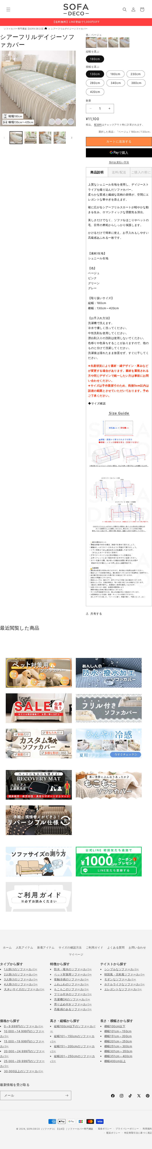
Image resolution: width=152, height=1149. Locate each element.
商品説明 (97, 172)
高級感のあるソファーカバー (73, 1009)
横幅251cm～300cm (118, 1046)
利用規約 (147, 1128)
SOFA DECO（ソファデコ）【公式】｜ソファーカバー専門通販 (60, 1128)
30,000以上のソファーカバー (23, 1071)
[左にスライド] (4, 137)
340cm (116, 83)
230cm (136, 74)
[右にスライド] (71, 137)
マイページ (76, 954)
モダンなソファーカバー (120, 979)
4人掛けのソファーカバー (21, 984)
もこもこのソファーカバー (71, 989)
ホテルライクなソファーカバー (124, 984)
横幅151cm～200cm (118, 1036)
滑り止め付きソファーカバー (73, 1004)
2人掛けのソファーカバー (20, 974)
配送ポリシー (113, 1132)
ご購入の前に (141, 172)
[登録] (66, 1095)
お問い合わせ (137, 947)
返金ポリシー (105, 1128)
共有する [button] (96, 613)
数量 (88, 100)
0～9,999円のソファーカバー (23, 1026)
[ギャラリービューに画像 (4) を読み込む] (59, 137)
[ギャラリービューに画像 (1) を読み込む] (16, 137)
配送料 (98, 124)
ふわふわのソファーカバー (71, 984)
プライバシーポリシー (127, 1128)
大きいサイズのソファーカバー (24, 989)
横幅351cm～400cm (118, 1056)
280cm (95, 83)
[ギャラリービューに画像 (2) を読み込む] (30, 137)
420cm (95, 91)
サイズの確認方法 (70, 947)
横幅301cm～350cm (118, 1051)
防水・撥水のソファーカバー (73, 969)
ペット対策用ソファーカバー (73, 974)
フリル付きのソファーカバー (73, 994)
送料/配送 (119, 172)
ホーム (7, 947)
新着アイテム (46, 947)
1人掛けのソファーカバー (20, 969)
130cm (95, 74)
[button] (8, 9)
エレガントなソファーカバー (123, 989)
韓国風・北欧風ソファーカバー (124, 974)
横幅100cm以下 (114, 1026)
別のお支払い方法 (119, 162)
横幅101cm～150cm (118, 1031)
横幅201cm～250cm (118, 1041)
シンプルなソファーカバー (121, 969)
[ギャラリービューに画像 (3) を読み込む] (45, 137)
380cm (136, 83)
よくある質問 (116, 947)
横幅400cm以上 (115, 1061)
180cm (95, 59)
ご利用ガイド (94, 947)
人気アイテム (24, 947)
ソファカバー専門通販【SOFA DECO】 (24, 28)
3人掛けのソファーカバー (21, 979)
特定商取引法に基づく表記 (138, 1132)
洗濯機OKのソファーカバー (72, 999)
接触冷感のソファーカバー (71, 979)
